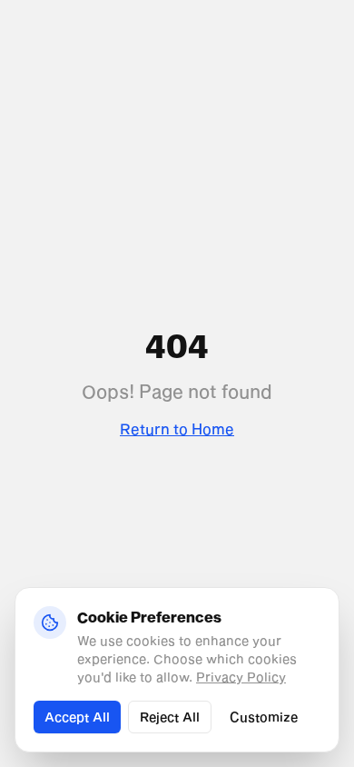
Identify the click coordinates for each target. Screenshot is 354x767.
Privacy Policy (241, 676)
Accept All (77, 716)
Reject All (170, 716)
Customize (264, 716)
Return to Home (177, 428)
